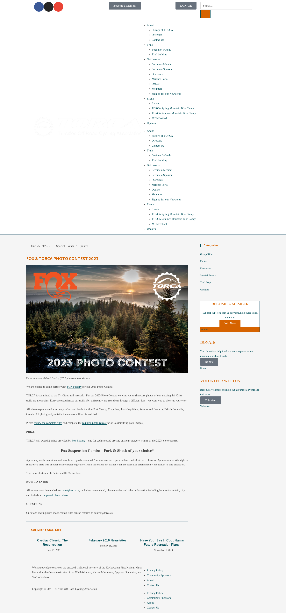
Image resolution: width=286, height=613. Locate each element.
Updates (151, 123)
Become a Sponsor (162, 69)
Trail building (159, 54)
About (150, 25)
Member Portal (160, 79)
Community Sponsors (159, 575)
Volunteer (157, 88)
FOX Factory (74, 386)
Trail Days (205, 282)
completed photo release (55, 495)
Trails (150, 44)
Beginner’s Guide (161, 49)
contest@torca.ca (70, 490)
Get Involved (154, 59)
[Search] (205, 14)
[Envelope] (58, 7)
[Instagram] (49, 7)
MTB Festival (159, 118)
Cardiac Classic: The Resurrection (52, 542)
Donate (156, 83)
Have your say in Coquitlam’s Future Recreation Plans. (162, 542)
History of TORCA (162, 30)
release (94, 422)
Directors (157, 34)
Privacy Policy (155, 570)
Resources (205, 268)
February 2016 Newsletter (107, 540)
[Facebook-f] (39, 7)
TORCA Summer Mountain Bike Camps (174, 113)
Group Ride (206, 254)
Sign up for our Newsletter (166, 93)
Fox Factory (78, 440)
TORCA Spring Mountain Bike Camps (173, 108)
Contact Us (158, 39)
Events (150, 98)
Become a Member (162, 64)
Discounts (157, 74)
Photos (203, 261)
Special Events (65, 246)
